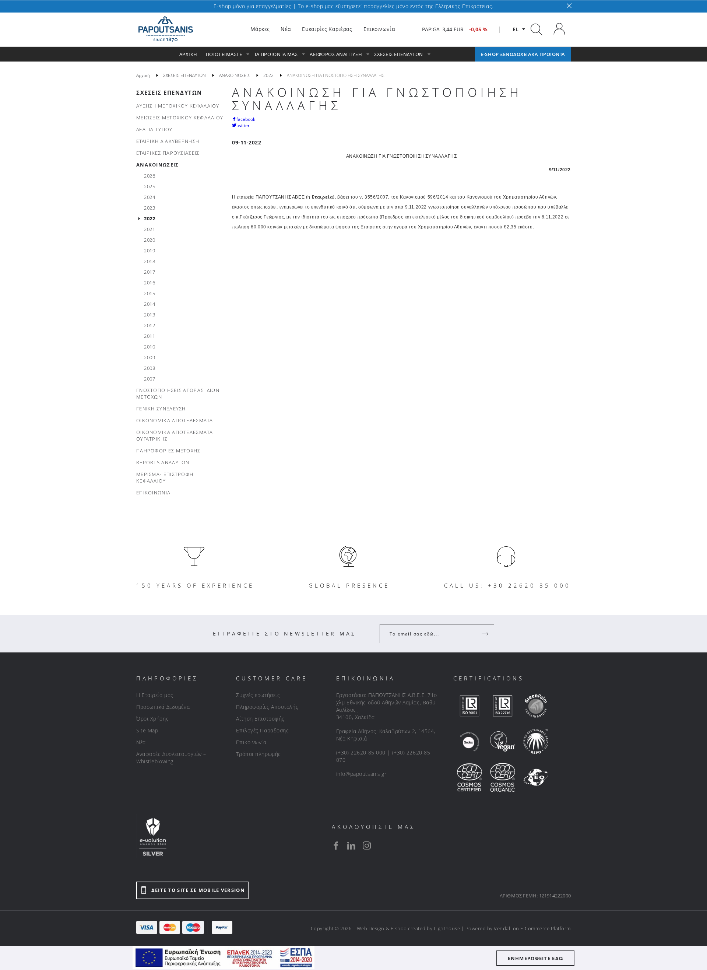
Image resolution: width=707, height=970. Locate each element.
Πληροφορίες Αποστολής (267, 706)
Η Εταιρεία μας (154, 694)
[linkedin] (351, 845)
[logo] (165, 29)
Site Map (147, 730)
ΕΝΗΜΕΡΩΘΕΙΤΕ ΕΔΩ (535, 958)
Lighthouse (447, 928)
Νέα (141, 742)
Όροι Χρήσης (152, 718)
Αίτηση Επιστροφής (260, 718)
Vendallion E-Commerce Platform (532, 928)
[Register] (486, 633)
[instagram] (367, 845)
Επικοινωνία (251, 742)
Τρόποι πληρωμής (258, 753)
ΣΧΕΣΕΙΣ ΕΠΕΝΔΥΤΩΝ (169, 92)
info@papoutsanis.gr (361, 773)
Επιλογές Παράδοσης (262, 730)
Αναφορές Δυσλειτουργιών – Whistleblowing (171, 757)
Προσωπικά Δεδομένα (163, 706)
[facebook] (336, 845)
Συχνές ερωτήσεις (258, 694)
